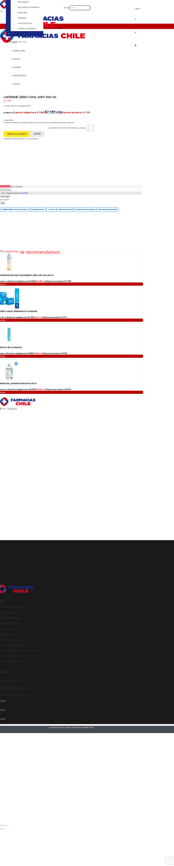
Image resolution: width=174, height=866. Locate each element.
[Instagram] (135, 32)
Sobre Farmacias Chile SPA (13, 661)
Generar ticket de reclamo (13, 639)
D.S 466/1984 (8, 629)
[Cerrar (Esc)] (8, 825)
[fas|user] (136, 53)
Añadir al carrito (16, 134)
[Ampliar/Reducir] (1, 825)
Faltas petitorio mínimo (12, 623)
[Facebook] (135, 45)
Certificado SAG (9, 656)
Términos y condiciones (12, 618)
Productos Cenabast (10, 612)
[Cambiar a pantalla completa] (3, 825)
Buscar (66, 8)
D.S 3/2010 (7, 634)
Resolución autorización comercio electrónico (20, 650)
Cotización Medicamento (12, 607)
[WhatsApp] (135, 19)
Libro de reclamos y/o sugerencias (16, 645)
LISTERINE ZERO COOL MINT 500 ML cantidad (66, 128)
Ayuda (37, 134)
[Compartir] (6, 825)
